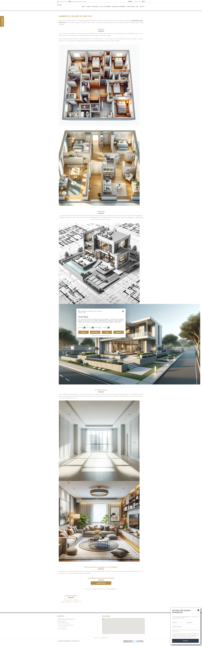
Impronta (96, 637)
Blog (137, 6)
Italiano (136, 1)
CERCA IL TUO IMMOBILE (105, 6)
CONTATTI (142, 6)
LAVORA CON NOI (131, 6)
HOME (83, 6)
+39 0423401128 (63, 1)
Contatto (2, 21)
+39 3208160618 (62, 629)
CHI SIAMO (88, 6)
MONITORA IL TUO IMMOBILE (119, 6)
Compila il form (101, 583)
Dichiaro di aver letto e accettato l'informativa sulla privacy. (185, 630)
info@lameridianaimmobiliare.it (78, 1)
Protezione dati (104, 637)
